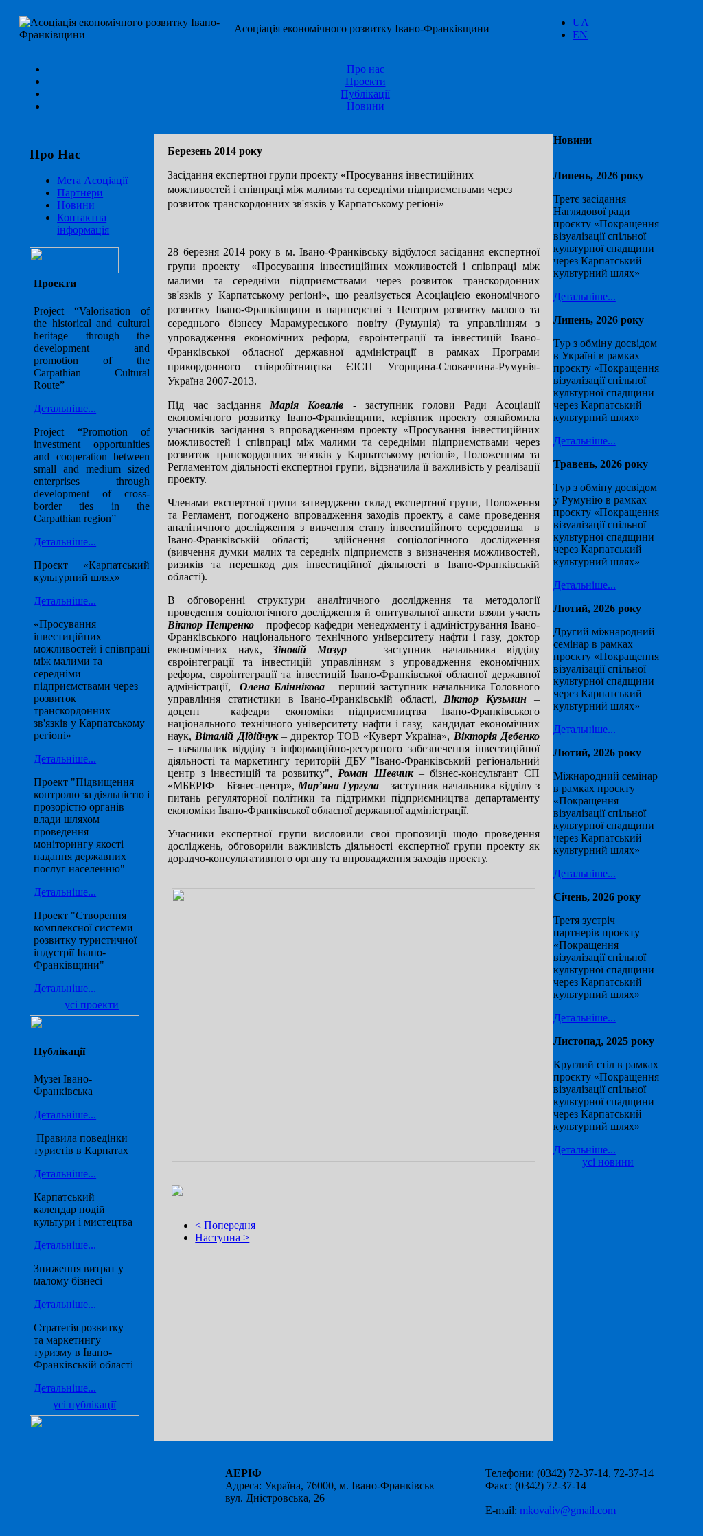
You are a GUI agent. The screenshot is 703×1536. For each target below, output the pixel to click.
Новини (365, 106)
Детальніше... (65, 408)
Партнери (80, 193)
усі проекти (92, 1004)
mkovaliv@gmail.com (568, 1510)
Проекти (365, 81)
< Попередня (225, 1225)
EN (580, 35)
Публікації (365, 94)
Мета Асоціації (92, 180)
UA (581, 22)
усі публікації (84, 1404)
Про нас (365, 69)
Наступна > (222, 1237)
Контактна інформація (83, 224)
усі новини (608, 1162)
